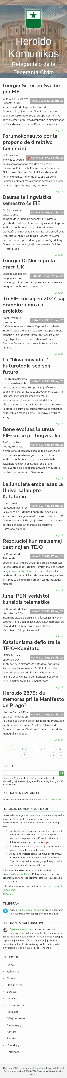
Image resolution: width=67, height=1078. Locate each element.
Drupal (60, 1068)
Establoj (12, 992)
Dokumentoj (14, 985)
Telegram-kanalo (31, 910)
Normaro (12, 978)
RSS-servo (8, 894)
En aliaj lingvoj (15, 1005)
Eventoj (11, 1038)
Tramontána (39, 1068)
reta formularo (53, 799)
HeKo (10, 965)
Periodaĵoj (13, 1045)
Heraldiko (13, 1012)
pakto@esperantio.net (18, 874)
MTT (16, 1068)
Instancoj (12, 998)
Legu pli (59, 131)
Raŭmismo (13, 972)
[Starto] (33, 19)
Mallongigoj (14, 1025)
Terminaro (13, 1052)
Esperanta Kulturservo (22, 929)
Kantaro (11, 1032)
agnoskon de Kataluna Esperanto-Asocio (30, 571)
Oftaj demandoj (16, 1018)
